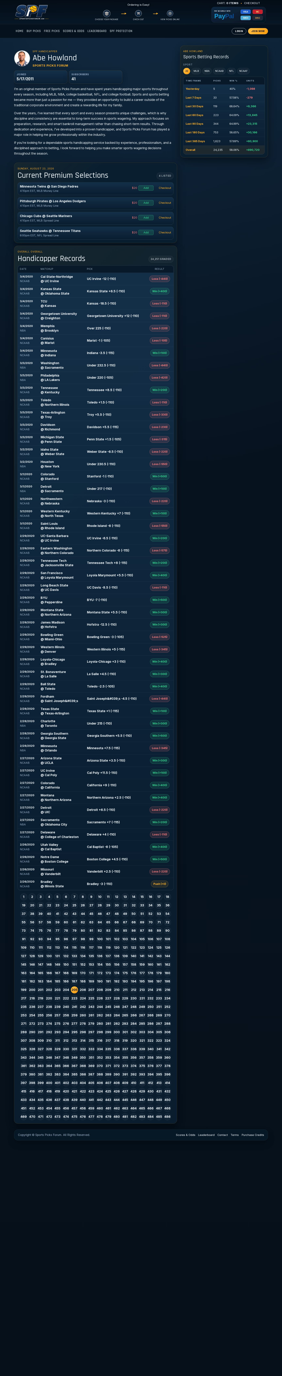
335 (108, 1049)
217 (23, 998)
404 (83, 1083)
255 (41, 1015)
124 (150, 947)
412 (150, 1083)
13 (125, 897)
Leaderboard (97, 31)
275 (57, 1024)
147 (40, 964)
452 (32, 1108)
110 (32, 947)
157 (125, 964)
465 (142, 1108)
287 (159, 1024)
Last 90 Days (194, 123)
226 (100, 998)
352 (100, 1058)
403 (74, 1083)
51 (142, 914)
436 (49, 1100)
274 (49, 1024)
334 (100, 1049)
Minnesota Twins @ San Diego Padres (49, 186)
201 (40, 990)
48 (117, 914)
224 (83, 998)
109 (23, 947)
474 (66, 1117)
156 (116, 964)
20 (32, 905)
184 (49, 981)
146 (32, 964)
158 (133, 964)
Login (239, 31)
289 (24, 1032)
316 (99, 1041)
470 (32, 1117)
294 (66, 1032)
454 (49, 1108)
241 (74, 1007)
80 (83, 931)
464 (134, 1108)
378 (167, 1066)
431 (159, 1091)
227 (108, 998)
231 (142, 998)
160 (150, 964)
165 (40, 973)
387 (91, 1074)
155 (108, 964)
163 (23, 973)
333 (91, 1049)
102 (116, 939)
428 (134, 1091)
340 (151, 1049)
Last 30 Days (194, 106)
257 (57, 1015)
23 (57, 905)
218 (32, 998)
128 (32, 956)
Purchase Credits (253, 1135)
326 (32, 1049)
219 (40, 998)
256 (49, 1015)
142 (150, 956)
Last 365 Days (195, 141)
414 (167, 1083)
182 (32, 981)
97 (74, 939)
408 (117, 1083)
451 (23, 1108)
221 (57, 998)
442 (100, 1100)
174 (116, 973)
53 (159, 914)
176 (133, 973)
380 (32, 1074)
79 (74, 931)
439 (74, 1100)
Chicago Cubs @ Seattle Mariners (46, 216)
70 (151, 922)
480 (117, 1117)
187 (74, 981)
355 (125, 1058)
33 (142, 905)
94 (49, 939)
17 (159, 897)
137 (108, 956)
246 (117, 1007)
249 (142, 1007)
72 (167, 922)
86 (134, 931)
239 (58, 1007)
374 (133, 1066)
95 (57, 939)
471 (40, 1117)
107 (159, 939)
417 (40, 1091)
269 (159, 1015)
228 (117, 998)
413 (159, 1083)
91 (23, 939)
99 (91, 939)
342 (167, 1049)
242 (83, 1007)
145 (23, 964)
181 (23, 981)
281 (108, 1024)
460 (100, 1108)
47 (108, 914)
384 (66, 1074)
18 (167, 897)
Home (20, 31)
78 (66, 931)
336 (117, 1049)
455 (57, 1108)
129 (40, 956)
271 (23, 1024)
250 (151, 1007)
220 (49, 998)
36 (167, 905)
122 (133, 947)
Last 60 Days (194, 115)
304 (151, 1032)
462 (117, 1108)
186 (66, 981)
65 (108, 922)
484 (151, 1117)
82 (100, 931)
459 (91, 1108)
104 (133, 939)
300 (117, 1032)
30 (117, 905)
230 (134, 998)
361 (23, 1066)
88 (150, 931)
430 (151, 1091)
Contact (222, 1135)
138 (116, 956)
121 (125, 947)
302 (134, 1032)
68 (134, 922)
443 (108, 1100)
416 (32, 1091)
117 (91, 947)
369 (91, 1066)
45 (91, 914)
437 (57, 1100)
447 (142, 1100)
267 (142, 1015)
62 (83, 922)
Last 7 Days (193, 97)
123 (142, 947)
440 (83, 1100)
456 (66, 1108)
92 (32, 939)
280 (100, 1024)
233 (159, 998)
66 (117, 922)
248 (134, 1007)
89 (159, 931)
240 (66, 1007)
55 (24, 922)
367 (74, 1066)
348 (66, 1058)
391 (125, 1074)
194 (133, 981)
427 (125, 1091)
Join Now (258, 31)
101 (108, 939)
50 (134, 914)
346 (49, 1058)
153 (91, 964)
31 (125, 905)
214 (150, 990)
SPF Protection (121, 31)
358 (151, 1058)
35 (159, 905)
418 (49, 1091)
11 (108, 897)
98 (83, 939)
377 (159, 1066)
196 (150, 981)
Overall (190, 149)
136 (99, 956)
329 (58, 1049)
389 (108, 1074)
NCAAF (243, 70)
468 (167, 1108)
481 (125, 1117)
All (186, 70)
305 (159, 1032)
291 (40, 1032)
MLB (196, 70)
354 (117, 1058)
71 (159, 922)
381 (40, 1074)
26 (83, 905)
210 (116, 990)
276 (66, 1024)
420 (66, 1091)
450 (167, 1100)
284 (134, 1024)
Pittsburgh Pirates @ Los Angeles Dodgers (53, 201)
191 (108, 981)
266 (134, 1015)
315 (91, 1041)
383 (58, 1074)
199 (23, 990)
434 (32, 1100)
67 (125, 922)
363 (41, 1066)
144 (167, 956)
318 (116, 1041)
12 (116, 897)
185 (57, 981)
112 (49, 947)
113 (57, 947)
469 (24, 1117)
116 (82, 947)
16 (150, 897)
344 (32, 1058)
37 (24, 914)
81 (91, 931)
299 (108, 1032)
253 (24, 1015)
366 (66, 1066)
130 (49, 956)
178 (150, 973)
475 (74, 1117)
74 (32, 931)
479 (108, 1117)
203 (58, 990)
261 (91, 1015)
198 (167, 981)
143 (159, 956)
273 (41, 1024)
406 (100, 1083)
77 (57, 931)
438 (66, 1100)
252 (167, 1007)
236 (32, 1007)
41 (57, 914)
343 (24, 1058)
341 (159, 1049)
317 (108, 1041)
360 (167, 1058)
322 (150, 1041)
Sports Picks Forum (50, 65)
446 (134, 1100)
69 (142, 922)
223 (74, 998)
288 (167, 1024)
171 (91, 973)
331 (74, 1049)
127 (23, 956)
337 (125, 1049)
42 (66, 914)
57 (41, 922)
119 (108, 947)
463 (125, 1108)
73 (24, 931)
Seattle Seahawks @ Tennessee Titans (50, 231)
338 (134, 1049)
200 (32, 990)
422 (83, 1091)
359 (159, 1058)
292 (49, 1032)
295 (74, 1032)
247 (125, 1007)
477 (91, 1117)
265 (125, 1015)
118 (99, 947)
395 (159, 1074)
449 (159, 1100)
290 (32, 1032)
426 (117, 1091)
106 (150, 939)
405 (91, 1083)
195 (142, 981)
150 (66, 964)
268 (150, 1015)
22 (49, 905)
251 (159, 1007)
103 (125, 939)
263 (108, 1015)
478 (100, 1117)
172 (99, 973)
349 (74, 1058)
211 (125, 990)
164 (32, 973)
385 (74, 1074)
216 (167, 990)
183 (40, 981)
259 (74, 1015)
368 (83, 1066)
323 (159, 1041)
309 (41, 1041)
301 (125, 1032)
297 (91, 1032)
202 (49, 990)
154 (99, 964)
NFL (231, 70)
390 (117, 1074)
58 (49, 922)
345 (41, 1058)
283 (125, 1024)
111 (41, 947)
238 (49, 1007)
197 (159, 981)
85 (125, 931)
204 (66, 990)
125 (159, 947)
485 (159, 1117)
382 (49, 1074)
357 (142, 1058)
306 (167, 1032)
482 (134, 1117)
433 (24, 1100)
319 (125, 1041)
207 (91, 990)
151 (74, 964)
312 (66, 1041)
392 (134, 1074)
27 (91, 905)
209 (108, 990)
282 (117, 1024)
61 (74, 922)
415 (23, 1091)
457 (74, 1108)
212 (133, 990)
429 (142, 1091)
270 (167, 1015)
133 (74, 956)
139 (125, 956)
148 (49, 964)
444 (117, 1100)
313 (74, 1041)
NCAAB (219, 70)
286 (150, 1024)
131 (57, 956)
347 (57, 1058)
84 (117, 931)
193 (125, 981)
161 (159, 964)
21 (40, 905)
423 (91, 1091)
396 (167, 1074)
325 (24, 1049)
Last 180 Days (195, 132)
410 (133, 1083)
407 (108, 1083)
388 (100, 1074)
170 (83, 973)
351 (91, 1058)
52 (150, 914)
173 (108, 973)
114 (66, 947)
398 (32, 1083)
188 (83, 981)
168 (66, 973)
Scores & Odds (73, 31)
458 (83, 1108)
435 (41, 1100)
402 (66, 1083)
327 (41, 1049)
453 (41, 1108)
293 (58, 1032)
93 (41, 939)
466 (150, 1108)
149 (57, 964)
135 (91, 956)
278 (83, 1024)
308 (32, 1041)
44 (83, 914)
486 (167, 1117)
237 (41, 1007)
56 (32, 922)
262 (100, 1015)
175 (125, 973)
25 (74, 905)
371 (108, 1066)
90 (167, 931)
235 (24, 1007)
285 (142, 1024)
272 (32, 1024)
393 (142, 1074)
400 (49, 1083)
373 (125, 1066)
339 (142, 1049)
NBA (207, 70)
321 (142, 1041)
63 (91, 922)
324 (167, 1041)
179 (159, 973)
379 (24, 1074)
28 (100, 905)
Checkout (252, 3)
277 (74, 1024)
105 (142, 939)
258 (66, 1015)
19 (23, 905)
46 (100, 914)
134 (83, 956)
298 (100, 1032)
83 (108, 931)
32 (134, 905)
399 (41, 1083)
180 (167, 973)
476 (83, 1117)
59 (57, 922)
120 (116, 947)
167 (57, 973)
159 (142, 964)
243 (91, 1007)
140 (133, 956)
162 (167, 964)
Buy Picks (34, 31)
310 (49, 1041)
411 (142, 1083)
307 (24, 1041)
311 (57, 1041)
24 (66, 905)
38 (32, 914)
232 (150, 998)
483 (142, 1117)
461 (108, 1108)
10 (100, 897)
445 (125, 1100)
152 (83, 964)
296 (83, 1032)
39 (41, 914)
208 (100, 990)
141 (142, 956)
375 (142, 1066)
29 (108, 905)
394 (151, 1074)
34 (150, 905)
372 (117, 1066)
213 (142, 990)
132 (66, 956)
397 (24, 1083)
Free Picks (52, 31)
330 (66, 1049)
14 (133, 897)
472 (49, 1117)
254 (32, 1015)
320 (134, 1041)
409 (125, 1083)
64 (100, 922)
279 (91, 1024)
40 (49, 914)
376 (151, 1066)
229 (125, 998)
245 (108, 1007)
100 (100, 939)
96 (66, 939)
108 (167, 939)
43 (74, 914)
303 (142, 1032)
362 (32, 1066)
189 (91, 981)
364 (49, 1066)
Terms (235, 1135)
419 (57, 1091)
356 (134, 1058)
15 (142, 897)
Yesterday (192, 88)
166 (49, 973)
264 (117, 1015)
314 (83, 1041)
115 (74, 947)
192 (116, 981)
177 (142, 973)
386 (83, 1074)
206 (83, 990)
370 (100, 1066)
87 (142, 931)
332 (83, 1049)
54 (167, 914)
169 (74, 973)
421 (74, 1091)
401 (57, 1083)
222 (66, 998)
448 (151, 1100)
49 (125, 914)
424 (100, 1091)
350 (83, 1058)
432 (167, 1091)
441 (91, 1100)
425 (108, 1091)
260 (83, 1015)
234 (167, 998)
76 (49, 931)
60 (66, 922)
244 (100, 1007)
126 (167, 947)
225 (91, 998)
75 (41, 931)
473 (57, 1117)
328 (49, 1049)
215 (159, 990)
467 (159, 1108)
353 (108, 1058)
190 (100, 981)
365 (58, 1066)
